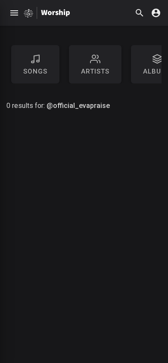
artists (95, 71)
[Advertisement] (84, 242)
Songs (35, 71)
